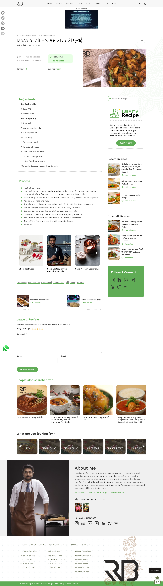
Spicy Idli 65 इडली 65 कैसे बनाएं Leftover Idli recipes (132, 238)
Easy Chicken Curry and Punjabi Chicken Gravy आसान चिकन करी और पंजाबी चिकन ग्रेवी (131, 419)
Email (64, 356)
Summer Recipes (27, 564)
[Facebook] (3, 13)
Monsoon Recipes (28, 555)
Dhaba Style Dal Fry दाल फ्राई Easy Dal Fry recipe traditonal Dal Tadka (64, 419)
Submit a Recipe (99, 492)
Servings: (21, 69)
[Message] (3, 34)
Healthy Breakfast (83, 551)
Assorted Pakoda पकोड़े (39, 300)
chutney (137, 448)
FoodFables (119, 492)
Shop (80, 4)
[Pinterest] (3, 29)
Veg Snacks (22, 282)
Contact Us (110, 4)
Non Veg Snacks (55, 564)
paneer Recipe (93, 448)
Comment (22, 334)
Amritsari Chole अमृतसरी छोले (30, 417)
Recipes (70, 4)
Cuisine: (51, 69)
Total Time (57, 57)
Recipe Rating (23, 329)
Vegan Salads (54, 568)
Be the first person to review (28, 45)
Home (49, 4)
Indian (58, 69)
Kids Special (46, 282)
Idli (67, 282)
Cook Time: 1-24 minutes (30, 60)
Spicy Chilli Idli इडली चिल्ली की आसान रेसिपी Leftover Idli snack (132, 252)
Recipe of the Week (29, 551)
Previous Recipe (28, 310)
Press (98, 4)
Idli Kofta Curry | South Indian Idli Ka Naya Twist (132, 224)
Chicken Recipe (115, 448)
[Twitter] (3, 18)
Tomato (80, 282)
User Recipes (53, 544)
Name (20, 356)
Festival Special (28, 568)
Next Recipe (92, 310)
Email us (81, 492)
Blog (88, 4)
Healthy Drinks (81, 564)
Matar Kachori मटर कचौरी (91, 300)
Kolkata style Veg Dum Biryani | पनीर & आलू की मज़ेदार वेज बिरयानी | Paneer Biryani (132, 168)
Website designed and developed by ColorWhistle (60, 584)
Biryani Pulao (49, 448)
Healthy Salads (82, 568)
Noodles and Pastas (56, 559)
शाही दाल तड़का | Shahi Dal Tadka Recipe (132, 182)
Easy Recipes (34, 282)
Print (141, 40)
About (59, 4)
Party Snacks (58, 282)
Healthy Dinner (81, 559)
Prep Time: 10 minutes (29, 57)
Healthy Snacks (82, 572)
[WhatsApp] (3, 23)
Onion (72, 282)
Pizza (27, 448)
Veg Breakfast (54, 551)
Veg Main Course (55, 555)
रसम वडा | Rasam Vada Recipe (130, 196)
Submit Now (126, 143)
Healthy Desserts (83, 555)
